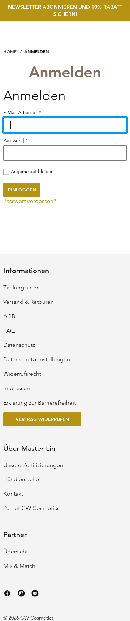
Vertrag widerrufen (42, 419)
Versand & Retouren (28, 302)
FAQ (9, 331)
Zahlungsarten (21, 287)
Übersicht (15, 552)
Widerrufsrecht (22, 374)
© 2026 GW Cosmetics (28, 617)
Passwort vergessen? (29, 201)
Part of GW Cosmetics (31, 508)
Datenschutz (19, 345)
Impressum (17, 388)
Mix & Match (19, 566)
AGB (9, 316)
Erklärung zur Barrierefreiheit (39, 403)
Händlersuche (21, 479)
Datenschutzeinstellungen (36, 359)
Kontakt (13, 494)
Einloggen (22, 190)
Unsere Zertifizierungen (33, 465)
